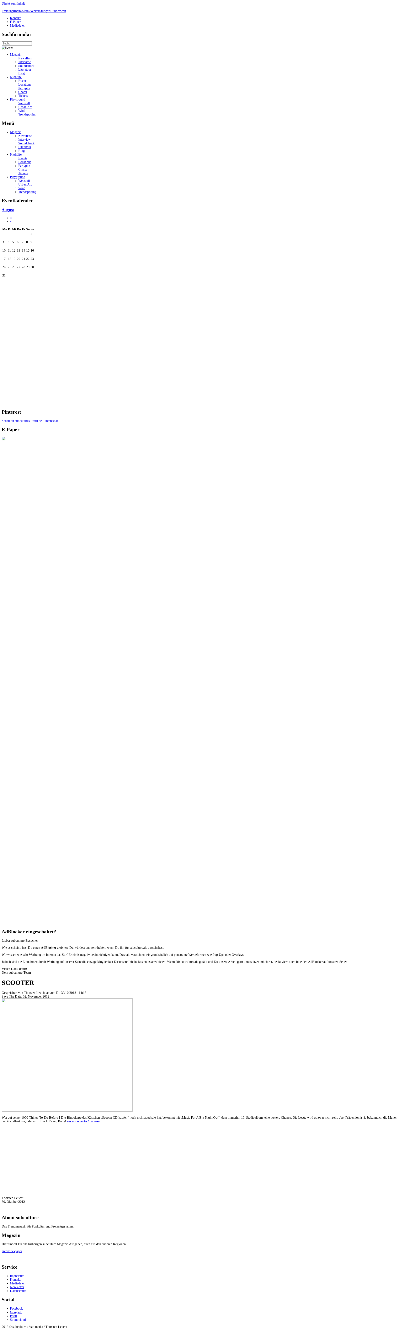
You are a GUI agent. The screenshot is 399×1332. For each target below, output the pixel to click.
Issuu (13, 1316)
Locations (24, 84)
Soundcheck (26, 66)
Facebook (16, 1308)
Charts (22, 92)
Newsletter (17, 1287)
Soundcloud (18, 1319)
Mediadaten (17, 25)
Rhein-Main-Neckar (26, 11)
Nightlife (16, 77)
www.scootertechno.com (83, 1121)
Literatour (24, 69)
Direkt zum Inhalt (13, 3)
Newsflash (25, 58)
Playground (17, 99)
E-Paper (15, 21)
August (8, 210)
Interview (24, 62)
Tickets (23, 95)
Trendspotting (27, 114)
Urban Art (25, 107)
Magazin (15, 54)
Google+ (16, 1312)
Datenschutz (18, 1291)
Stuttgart (44, 11)
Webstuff (24, 103)
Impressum (17, 1276)
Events (22, 80)
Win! (21, 110)
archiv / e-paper (12, 1251)
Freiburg (7, 11)
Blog (21, 73)
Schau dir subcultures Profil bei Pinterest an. (30, 421)
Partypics (24, 88)
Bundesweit (58, 11)
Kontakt (15, 18)
